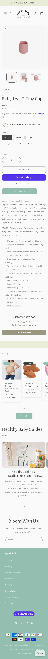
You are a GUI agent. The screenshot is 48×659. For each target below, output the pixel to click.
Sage (30, 137)
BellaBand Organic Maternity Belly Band (11, 387)
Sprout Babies (14, 645)
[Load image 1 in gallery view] (12, 77)
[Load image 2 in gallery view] (24, 77)
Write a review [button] (24, 332)
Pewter (19, 137)
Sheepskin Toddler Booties (31, 385)
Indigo (7, 143)
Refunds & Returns (12, 573)
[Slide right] (45, 78)
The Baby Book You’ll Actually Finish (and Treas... (24, 473)
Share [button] (7, 89)
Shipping (4, 109)
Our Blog (8, 585)
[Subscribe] (40, 540)
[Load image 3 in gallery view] (36, 77)
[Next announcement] (43, 3)
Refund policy (39, 645)
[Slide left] (3, 78)
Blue (30, 143)
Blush (7, 137)
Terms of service (24, 649)
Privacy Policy (10, 591)
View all (24, 416)
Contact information (25, 653)
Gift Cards (9, 603)
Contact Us (9, 579)
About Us (9, 561)
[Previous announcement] (5, 3)
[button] (5, 14)
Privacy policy (12, 649)
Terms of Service (11, 597)
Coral (19, 143)
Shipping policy (37, 649)
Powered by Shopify (25, 645)
